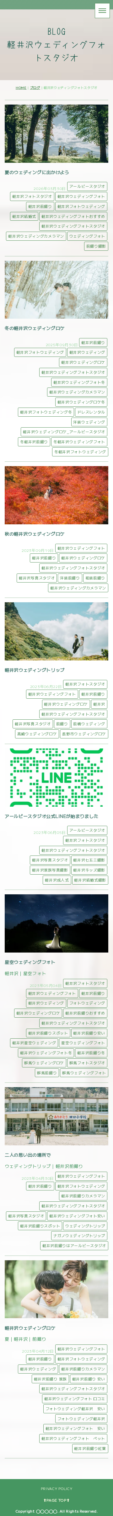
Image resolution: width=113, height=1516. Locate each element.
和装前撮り (95, 577)
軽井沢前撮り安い (89, 1033)
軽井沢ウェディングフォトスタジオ (73, 226)
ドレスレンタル (91, 411)
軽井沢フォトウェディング (81, 206)
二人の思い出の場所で (28, 1154)
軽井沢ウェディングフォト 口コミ (74, 1398)
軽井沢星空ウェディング (34, 1042)
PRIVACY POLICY (57, 1488)
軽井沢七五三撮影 (89, 859)
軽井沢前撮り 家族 (50, 1378)
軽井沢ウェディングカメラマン (36, 236)
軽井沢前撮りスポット (48, 1033)
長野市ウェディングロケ (84, 733)
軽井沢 (99, 704)
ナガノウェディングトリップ (79, 1235)
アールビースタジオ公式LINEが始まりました (51, 816)
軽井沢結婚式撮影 (90, 879)
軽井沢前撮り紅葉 (90, 1448)
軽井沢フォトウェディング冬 (46, 411)
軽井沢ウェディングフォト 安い (75, 1428)
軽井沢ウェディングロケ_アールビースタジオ (64, 431)
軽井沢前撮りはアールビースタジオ (74, 1245)
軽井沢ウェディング (87, 352)
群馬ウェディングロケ (44, 1062)
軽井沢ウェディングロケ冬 (81, 401)
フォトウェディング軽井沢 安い (75, 1408)
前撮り (62, 723)
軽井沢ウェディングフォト (81, 196)
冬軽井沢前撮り (34, 441)
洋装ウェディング (89, 421)
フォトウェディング (87, 1002)
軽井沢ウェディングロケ (83, 362)
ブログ (35, 87)
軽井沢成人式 (57, 879)
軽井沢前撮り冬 (91, 1052)
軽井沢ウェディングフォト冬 (79, 382)
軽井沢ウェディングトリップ (35, 669)
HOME (21, 87)
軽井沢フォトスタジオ (32, 196)
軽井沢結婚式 (24, 216)
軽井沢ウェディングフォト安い (77, 1215)
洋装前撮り (70, 577)
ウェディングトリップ (85, 1225)
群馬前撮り (47, 1072)
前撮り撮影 (96, 246)
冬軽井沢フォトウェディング (80, 451)
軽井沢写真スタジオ (37, 577)
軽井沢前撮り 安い (88, 1378)
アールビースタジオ (87, 186)
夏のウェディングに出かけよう (37, 172)
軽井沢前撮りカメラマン (83, 1195)
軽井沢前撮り (40, 206)
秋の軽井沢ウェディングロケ (35, 533)
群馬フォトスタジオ (87, 1062)
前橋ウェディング (89, 723)
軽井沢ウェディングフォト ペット (73, 1438)
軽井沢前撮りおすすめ (85, 1012)
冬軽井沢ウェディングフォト (79, 441)
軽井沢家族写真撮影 (50, 869)
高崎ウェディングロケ (37, 733)
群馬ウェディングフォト (84, 1072)
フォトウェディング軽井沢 (81, 1418)
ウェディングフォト (87, 236)
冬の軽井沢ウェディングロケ (35, 328)
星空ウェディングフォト (30, 961)
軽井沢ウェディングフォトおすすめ (73, 216)
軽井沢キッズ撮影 (89, 869)
